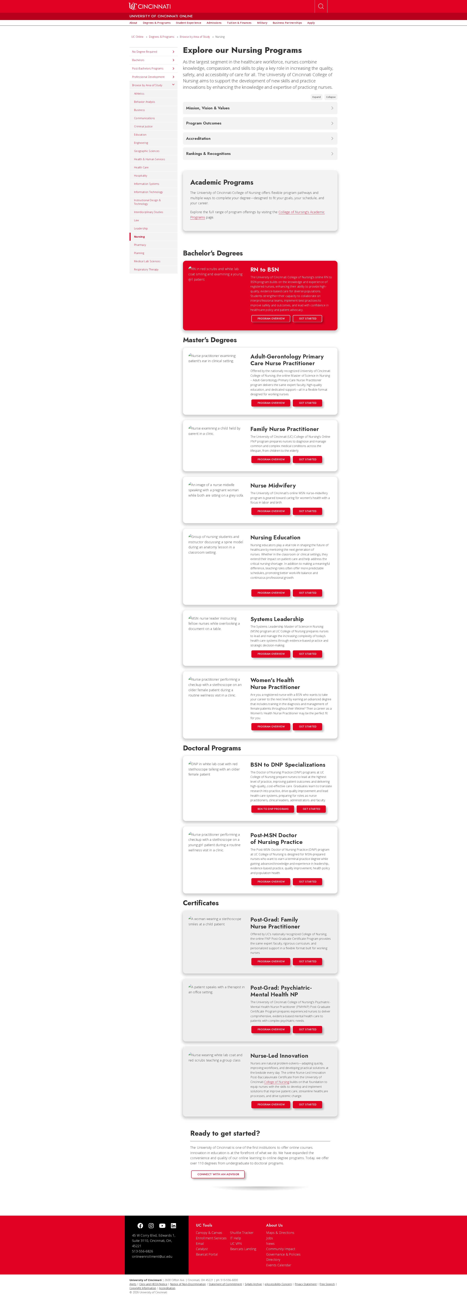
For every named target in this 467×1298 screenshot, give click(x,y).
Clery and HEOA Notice (153, 1284)
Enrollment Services (211, 1238)
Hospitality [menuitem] (140, 175)
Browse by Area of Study (195, 36)
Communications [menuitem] (144, 118)
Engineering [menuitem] (141, 143)
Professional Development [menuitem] (148, 77)
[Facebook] (140, 1226)
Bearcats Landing (243, 1249)
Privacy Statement (306, 1284)
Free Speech (327, 1284)
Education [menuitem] (140, 134)
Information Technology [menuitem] (148, 192)
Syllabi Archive (253, 1284)
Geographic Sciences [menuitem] (147, 151)
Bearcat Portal (207, 1254)
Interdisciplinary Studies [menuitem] (148, 212)
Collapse (331, 97)
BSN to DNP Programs (273, 809)
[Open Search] (321, 6)
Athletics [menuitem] (139, 93)
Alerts (133, 1284)
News (270, 1243)
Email (200, 1243)
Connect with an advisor (218, 1174)
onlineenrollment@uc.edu (152, 1256)
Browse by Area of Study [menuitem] (147, 85)
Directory (273, 1259)
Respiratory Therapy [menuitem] (146, 269)
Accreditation (167, 1288)
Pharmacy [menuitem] (140, 245)
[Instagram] (151, 1226)
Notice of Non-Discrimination (188, 1284)
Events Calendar (278, 1265)
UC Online (137, 36)
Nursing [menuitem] (139, 236)
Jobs (269, 1238)
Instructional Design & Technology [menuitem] (147, 202)
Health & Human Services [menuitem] (149, 159)
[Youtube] (162, 1226)
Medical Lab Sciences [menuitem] (147, 261)
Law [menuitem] (136, 220)
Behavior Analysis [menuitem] (144, 102)
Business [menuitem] (139, 110)
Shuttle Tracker (242, 1232)
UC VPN (236, 1243)
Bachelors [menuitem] (138, 60)
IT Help (235, 1238)
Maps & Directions (280, 1232)
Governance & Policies (283, 1254)
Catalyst (202, 1249)
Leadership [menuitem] (141, 228)
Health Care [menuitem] (141, 167)
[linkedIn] (173, 1226)
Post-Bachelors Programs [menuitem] (147, 68)
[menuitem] (133, 23)
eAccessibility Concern (278, 1284)
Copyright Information (143, 1288)
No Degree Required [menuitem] (144, 51)
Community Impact (280, 1249)
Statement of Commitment (225, 1284)
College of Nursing (276, 1082)
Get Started (308, 318)
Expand (316, 97)
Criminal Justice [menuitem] (143, 126)
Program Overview (271, 318)
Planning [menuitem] (139, 253)
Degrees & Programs (161, 36)
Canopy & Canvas (209, 1232)
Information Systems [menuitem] (146, 184)
